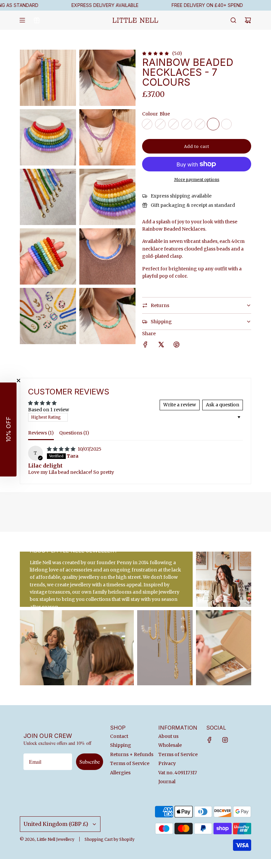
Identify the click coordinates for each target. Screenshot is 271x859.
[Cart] (248, 20)
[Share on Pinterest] (176, 345)
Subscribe (89, 761)
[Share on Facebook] (145, 345)
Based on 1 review (48, 410)
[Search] (233, 20)
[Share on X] (161, 345)
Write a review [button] (179, 405)
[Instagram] (225, 740)
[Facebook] (209, 740)
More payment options (196, 179)
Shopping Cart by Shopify (110, 839)
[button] (8, 429)
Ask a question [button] (222, 405)
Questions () (74, 433)
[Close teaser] (18, 380)
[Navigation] (22, 20)
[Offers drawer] (36, 20)
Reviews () (41, 433)
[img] (61, 449)
